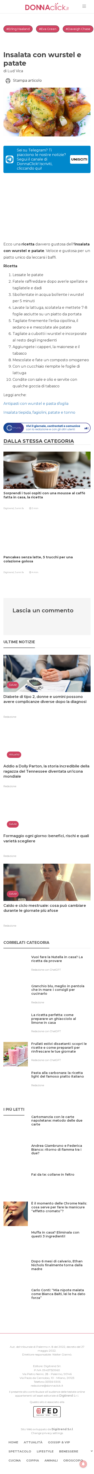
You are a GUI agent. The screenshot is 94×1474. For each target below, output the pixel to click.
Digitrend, (9, 508)
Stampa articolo (27, 80)
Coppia (32, 1460)
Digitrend (66, 1395)
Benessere (68, 1451)
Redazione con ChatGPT (46, 969)
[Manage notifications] (83, 1464)
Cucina (14, 1460)
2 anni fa (19, 508)
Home (13, 1442)
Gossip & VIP (59, 1442)
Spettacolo (19, 1451)
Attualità (33, 1442)
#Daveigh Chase (78, 29)
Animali (51, 1460)
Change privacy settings (47, 1433)
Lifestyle (45, 1451)
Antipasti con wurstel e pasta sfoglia (35, 403)
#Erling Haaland (18, 29)
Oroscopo (73, 1460)
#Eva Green (47, 29)
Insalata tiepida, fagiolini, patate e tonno (39, 412)
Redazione (9, 716)
